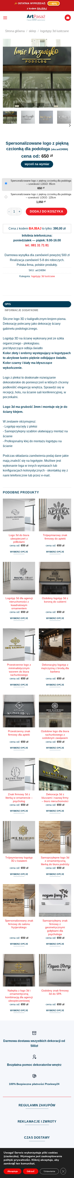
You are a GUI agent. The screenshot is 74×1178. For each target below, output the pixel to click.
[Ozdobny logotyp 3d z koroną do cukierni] (55, 578)
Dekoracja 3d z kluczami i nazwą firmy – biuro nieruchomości (55, 797)
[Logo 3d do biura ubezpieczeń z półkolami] (19, 515)
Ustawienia (49, 1171)
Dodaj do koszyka (46, 211)
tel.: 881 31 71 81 (37, 245)
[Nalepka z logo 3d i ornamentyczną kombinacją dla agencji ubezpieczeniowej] (19, 970)
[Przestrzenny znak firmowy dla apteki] (19, 711)
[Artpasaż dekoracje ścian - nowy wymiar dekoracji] (36, 17)
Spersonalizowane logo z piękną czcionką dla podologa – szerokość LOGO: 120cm (41, 196)
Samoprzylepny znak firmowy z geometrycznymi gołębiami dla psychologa (55, 927)
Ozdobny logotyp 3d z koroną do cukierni (55, 600)
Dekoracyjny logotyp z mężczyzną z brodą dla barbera (55, 668)
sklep (32, 31)
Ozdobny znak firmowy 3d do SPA (55, 992)
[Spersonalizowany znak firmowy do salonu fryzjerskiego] (19, 900)
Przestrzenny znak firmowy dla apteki (19, 733)
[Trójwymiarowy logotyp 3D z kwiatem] (19, 837)
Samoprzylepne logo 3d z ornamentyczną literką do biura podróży (55, 861)
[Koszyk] (68, 18)
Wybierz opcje (19, 552)
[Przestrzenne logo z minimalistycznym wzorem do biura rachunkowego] (19, 644)
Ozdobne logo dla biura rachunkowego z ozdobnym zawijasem (55, 734)
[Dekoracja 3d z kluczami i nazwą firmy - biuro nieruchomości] (55, 774)
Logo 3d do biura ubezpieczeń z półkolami (19, 538)
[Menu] (5, 17)
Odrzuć (31, 1171)
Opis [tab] (8, 304)
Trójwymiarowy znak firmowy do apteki (55, 537)
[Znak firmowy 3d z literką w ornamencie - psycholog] (19, 774)
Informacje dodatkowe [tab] (22, 310)
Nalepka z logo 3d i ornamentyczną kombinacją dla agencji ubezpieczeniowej (19, 995)
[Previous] (9, 73)
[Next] (65, 73)
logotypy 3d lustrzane (54, 31)
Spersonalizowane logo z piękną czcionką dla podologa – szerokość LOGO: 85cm (41, 182)
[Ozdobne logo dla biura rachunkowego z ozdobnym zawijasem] (55, 711)
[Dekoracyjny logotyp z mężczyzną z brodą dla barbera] (55, 644)
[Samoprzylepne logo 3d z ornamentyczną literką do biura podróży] (55, 837)
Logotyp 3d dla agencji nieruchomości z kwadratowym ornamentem (19, 603)
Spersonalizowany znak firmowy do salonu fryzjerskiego (19, 924)
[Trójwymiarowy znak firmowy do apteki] (55, 515)
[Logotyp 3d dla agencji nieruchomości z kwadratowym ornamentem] (19, 578)
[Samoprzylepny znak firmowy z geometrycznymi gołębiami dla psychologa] (55, 900)
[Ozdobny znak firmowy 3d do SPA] (55, 970)
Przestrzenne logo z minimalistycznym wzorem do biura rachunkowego (19, 669)
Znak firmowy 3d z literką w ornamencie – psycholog (19, 797)
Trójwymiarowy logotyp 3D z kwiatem (19, 859)
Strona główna (15, 31)
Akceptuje (12, 1171)
